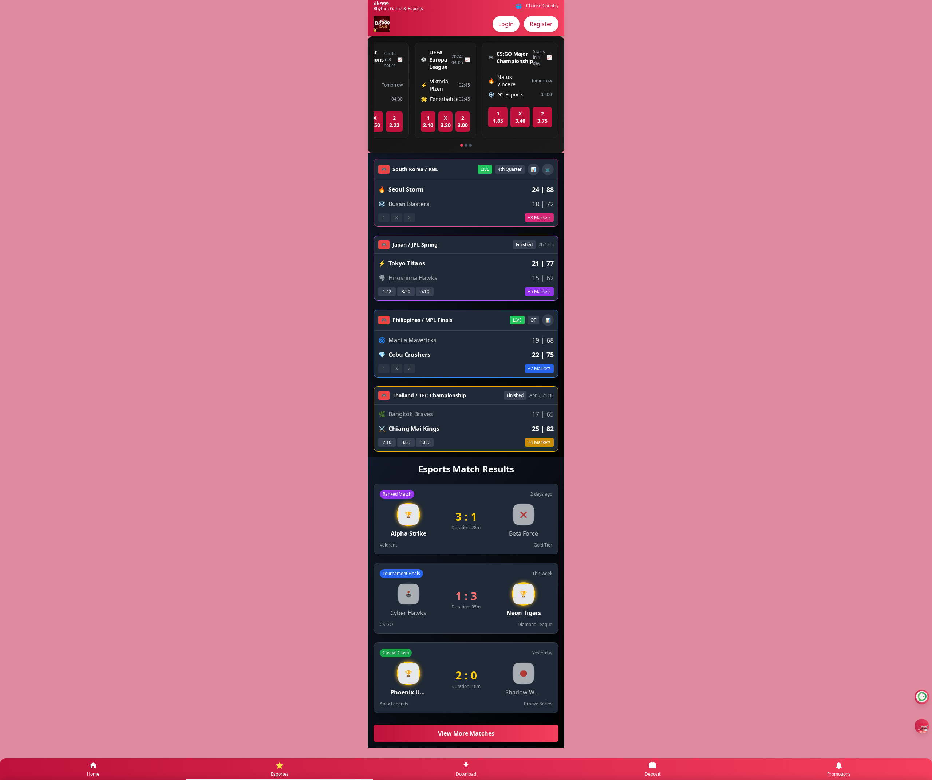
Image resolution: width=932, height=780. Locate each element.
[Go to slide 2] (466, 145)
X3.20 (446, 121)
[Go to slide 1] (461, 145)
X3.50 (375, 121)
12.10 (428, 121)
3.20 (406, 291)
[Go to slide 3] (470, 145)
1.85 (424, 442)
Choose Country (542, 6)
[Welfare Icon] (922, 697)
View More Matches (466, 733)
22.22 (394, 121)
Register (541, 24)
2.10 (387, 442)
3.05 (406, 442)
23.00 (463, 121)
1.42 (387, 291)
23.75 (542, 117)
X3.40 (520, 117)
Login (506, 24)
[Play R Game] (922, 726)
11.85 (498, 117)
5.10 (424, 291)
